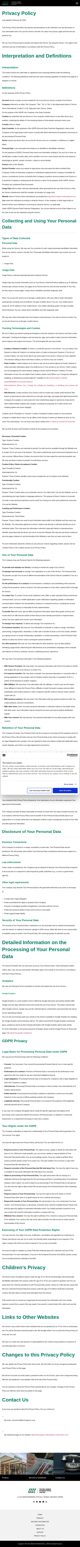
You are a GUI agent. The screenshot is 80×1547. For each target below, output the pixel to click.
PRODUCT (40, 1518)
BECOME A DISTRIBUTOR (40, 1521)
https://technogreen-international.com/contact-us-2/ (49, 1435)
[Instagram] (34, 1502)
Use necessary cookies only (39, 790)
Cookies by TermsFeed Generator (62, 422)
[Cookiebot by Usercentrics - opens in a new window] (68, 755)
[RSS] (46, 1502)
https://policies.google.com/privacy (19, 1033)
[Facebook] (37, 1502)
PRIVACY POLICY (40, 1536)
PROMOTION (40, 1525)
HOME (40, 1514)
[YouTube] (40, 1502)
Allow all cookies (65, 790)
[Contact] (43, 1502)
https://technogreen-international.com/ (62, 196)
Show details (68, 784)
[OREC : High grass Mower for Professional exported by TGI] (13, 3)
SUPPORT (40, 1532)
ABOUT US (40, 1528)
